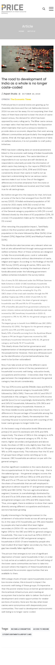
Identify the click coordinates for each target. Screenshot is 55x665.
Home (21, 31)
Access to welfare (41, 629)
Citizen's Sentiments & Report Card (16, 634)
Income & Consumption (20, 629)
